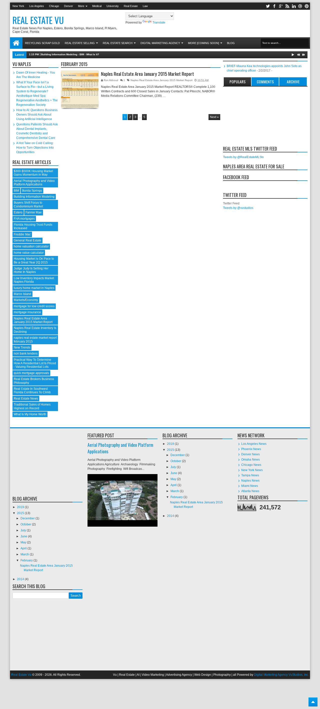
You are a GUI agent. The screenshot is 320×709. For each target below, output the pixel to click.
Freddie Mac (22, 234)
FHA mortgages (24, 218)
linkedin (293, 6)
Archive (293, 82)
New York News (252, 470)
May (23, 542)
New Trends (22, 347)
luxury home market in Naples (34, 288)
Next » (214, 117)
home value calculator (29, 252)
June (24, 536)
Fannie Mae (34, 212)
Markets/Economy (26, 300)
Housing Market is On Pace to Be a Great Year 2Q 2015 (34, 260)
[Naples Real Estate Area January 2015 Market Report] (79, 89)
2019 (21, 507)
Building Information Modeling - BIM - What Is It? (70, 54)
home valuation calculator (31, 246)
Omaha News (250, 459)
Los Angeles (36, 6)
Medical (97, 6)
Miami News (249, 486)
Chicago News (251, 465)
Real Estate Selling (80, 43)
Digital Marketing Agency (160, 43)
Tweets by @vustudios (238, 208)
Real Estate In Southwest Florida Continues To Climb (32, 390)
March (25, 554)
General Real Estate (27, 240)
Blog (231, 43)
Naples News (250, 480)
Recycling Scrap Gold (42, 43)
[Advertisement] (248, 115)
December (28, 518)
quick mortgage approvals (31, 373)
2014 (21, 579)
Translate (158, 22)
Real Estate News (26, 398)
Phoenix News (251, 449)
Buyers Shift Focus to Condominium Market (28, 204)
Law (145, 6)
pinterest (307, 6)
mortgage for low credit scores (34, 306)
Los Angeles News (253, 444)
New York (18, 6)
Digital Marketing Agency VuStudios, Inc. (281, 674)
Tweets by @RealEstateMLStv (243, 157)
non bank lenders (26, 353)
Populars (238, 82)
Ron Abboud (111, 80)
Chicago (54, 6)
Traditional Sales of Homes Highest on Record (32, 406)
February (27, 560)
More (81, 6)
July (23, 530)
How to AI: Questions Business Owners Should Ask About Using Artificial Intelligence (37, 114)
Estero (18, 212)
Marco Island (22, 294)
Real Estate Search (117, 43)
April (24, 548)
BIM (16, 190)
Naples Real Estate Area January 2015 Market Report (147, 73)
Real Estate (131, 6)
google (281, 6)
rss (287, 6)
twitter (267, 6)
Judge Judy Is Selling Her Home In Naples (31, 270)
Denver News (250, 454)
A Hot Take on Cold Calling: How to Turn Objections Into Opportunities (35, 147)
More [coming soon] (203, 43)
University (112, 6)
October (26, 524)
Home (16, 43)
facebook (274, 6)
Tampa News (250, 475)
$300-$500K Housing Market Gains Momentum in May (33, 172)
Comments (265, 82)
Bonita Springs (32, 190)
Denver (68, 6)
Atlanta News (250, 491)
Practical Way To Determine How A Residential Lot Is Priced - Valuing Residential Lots (35, 363)
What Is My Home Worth (30, 414)
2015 (21, 513)
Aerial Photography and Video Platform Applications (34, 182)
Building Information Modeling (34, 196)
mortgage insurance (27, 312)
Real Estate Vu (38, 20)
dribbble (300, 6)
